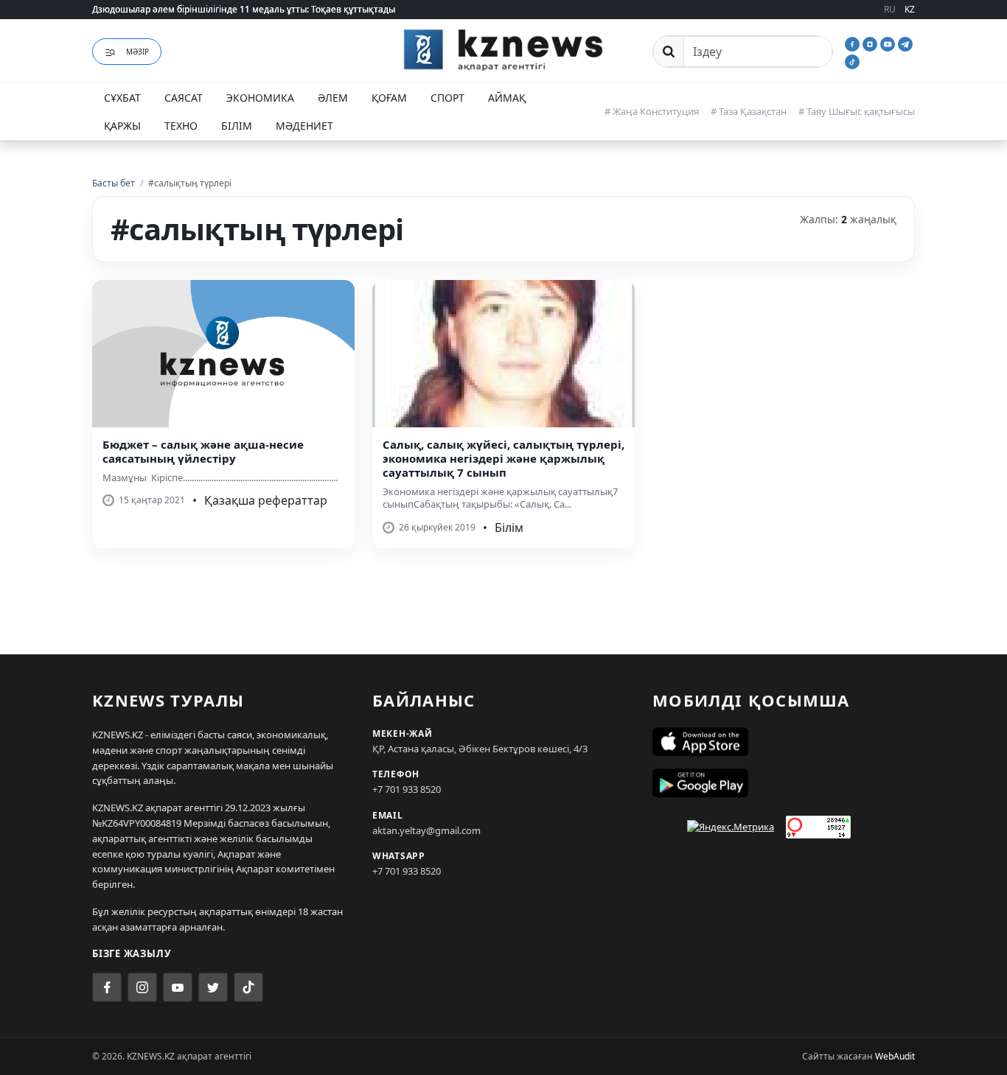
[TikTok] (852, 60)
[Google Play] (783, 783)
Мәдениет (304, 126)
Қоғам (389, 98)
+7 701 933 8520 (406, 789)
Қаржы (122, 126)
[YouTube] (889, 43)
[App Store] (783, 742)
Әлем (333, 98)
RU (890, 9)
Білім (236, 126)
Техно (181, 126)
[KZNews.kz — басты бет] (503, 49)
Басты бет (113, 183)
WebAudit (895, 1056)
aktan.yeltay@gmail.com (426, 830)
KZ (910, 9)
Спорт (447, 98)
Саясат (183, 98)
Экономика (260, 98)
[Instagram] (871, 43)
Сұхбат (122, 98)
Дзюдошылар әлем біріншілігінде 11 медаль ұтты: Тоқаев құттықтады (243, 9)
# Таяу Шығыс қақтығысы (856, 111)
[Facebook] (854, 43)
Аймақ (507, 98)
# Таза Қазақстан (749, 111)
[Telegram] (905, 43)
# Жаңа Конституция (651, 111)
